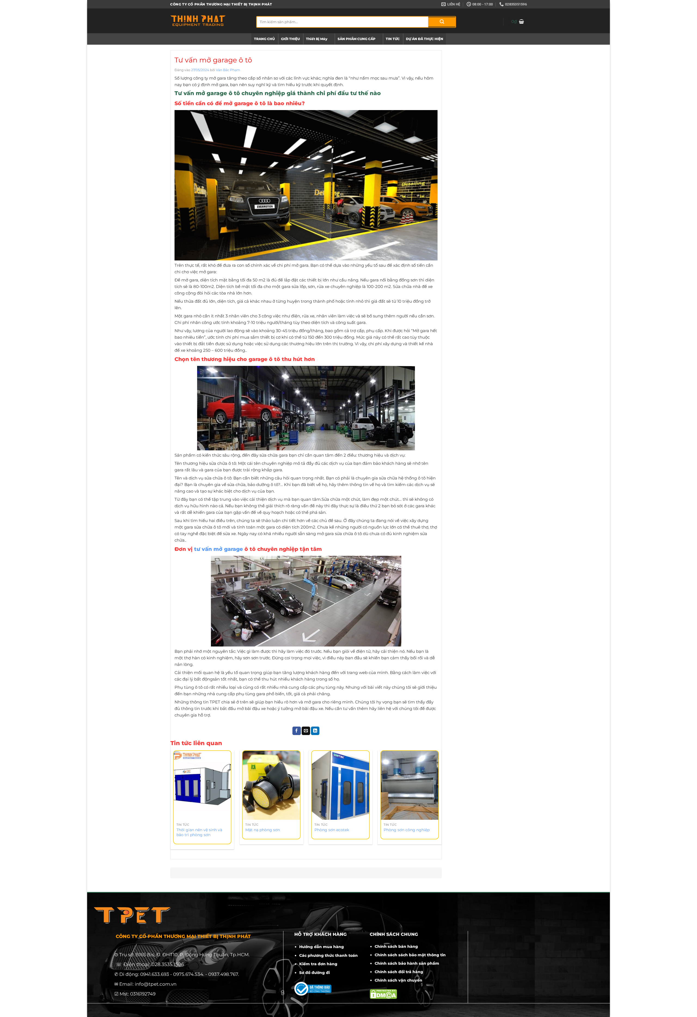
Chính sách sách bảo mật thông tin (410, 954)
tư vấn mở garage (218, 549)
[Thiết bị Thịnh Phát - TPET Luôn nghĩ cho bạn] (209, 20)
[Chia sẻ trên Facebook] (296, 731)
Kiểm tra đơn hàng (318, 963)
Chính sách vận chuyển (398, 980)
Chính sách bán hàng (396, 946)
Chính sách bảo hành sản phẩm (407, 963)
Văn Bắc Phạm (228, 70)
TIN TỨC (393, 39)
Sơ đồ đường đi (314, 972)
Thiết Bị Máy (316, 39)
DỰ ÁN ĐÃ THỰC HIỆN (424, 39)
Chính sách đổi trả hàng (399, 971)
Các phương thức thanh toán (328, 955)
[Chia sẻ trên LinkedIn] (315, 731)
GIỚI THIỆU (290, 39)
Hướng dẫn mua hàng (321, 946)
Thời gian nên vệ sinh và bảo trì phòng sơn (199, 832)
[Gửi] (442, 22)
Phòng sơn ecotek (331, 829)
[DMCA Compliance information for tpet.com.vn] (383, 994)
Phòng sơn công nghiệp (407, 829)
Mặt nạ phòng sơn (262, 829)
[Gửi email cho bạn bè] (306, 731)
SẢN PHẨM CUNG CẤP (356, 39)
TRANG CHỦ (264, 39)
